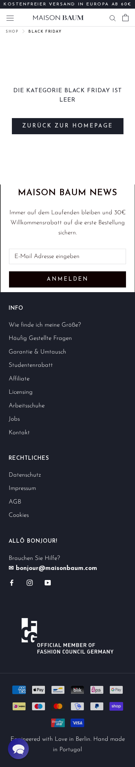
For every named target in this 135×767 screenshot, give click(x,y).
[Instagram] (30, 582)
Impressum (22, 488)
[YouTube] (48, 582)
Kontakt (19, 433)
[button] (18, 748)
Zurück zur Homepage (67, 126)
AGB (15, 502)
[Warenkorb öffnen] (125, 17)
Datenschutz (25, 475)
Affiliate (19, 379)
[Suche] (112, 17)
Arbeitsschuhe (27, 406)
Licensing (21, 392)
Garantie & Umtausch (37, 352)
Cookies (19, 515)
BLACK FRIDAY (45, 32)
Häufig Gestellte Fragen (40, 338)
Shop (12, 32)
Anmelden (68, 279)
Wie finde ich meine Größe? (45, 325)
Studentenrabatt (31, 365)
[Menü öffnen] (10, 17)
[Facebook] (12, 582)
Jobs (14, 419)
